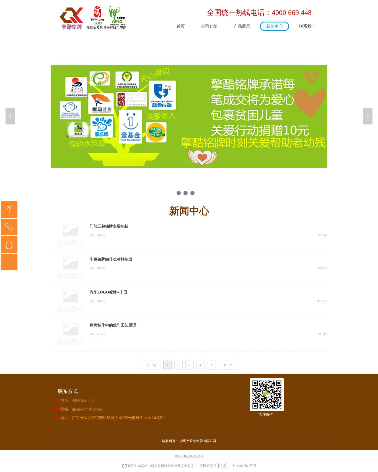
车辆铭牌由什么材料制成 (111, 259)
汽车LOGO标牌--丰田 (108, 292)
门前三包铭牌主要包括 (109, 226)
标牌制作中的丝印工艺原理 (113, 325)
